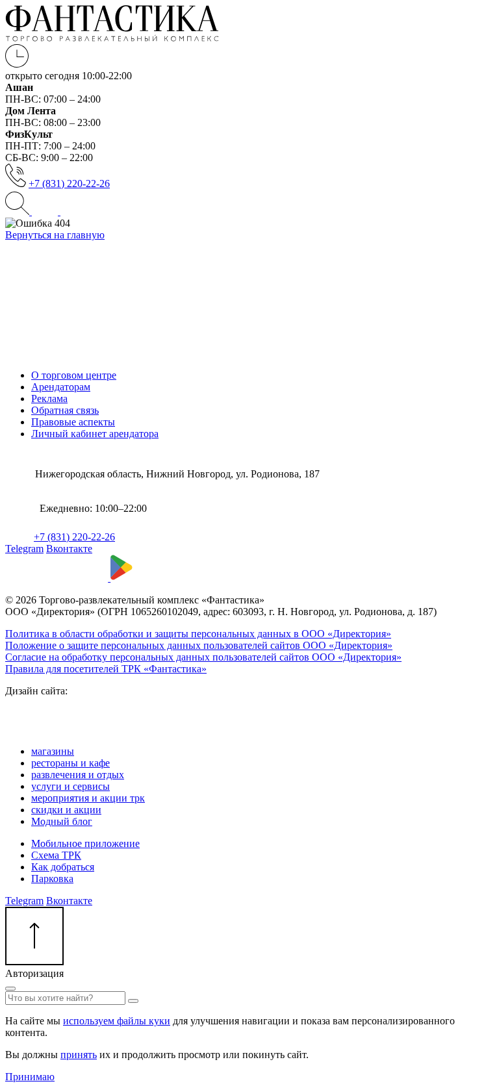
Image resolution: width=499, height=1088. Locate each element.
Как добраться (62, 866)
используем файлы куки (116, 1020)
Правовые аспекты (73, 421)
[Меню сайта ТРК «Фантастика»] (59, 211)
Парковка (52, 878)
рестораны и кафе (70, 762)
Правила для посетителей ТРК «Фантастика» (106, 668)
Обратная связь (65, 410)
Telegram (24, 548)
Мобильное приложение (85, 843)
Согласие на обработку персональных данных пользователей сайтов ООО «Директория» (203, 657)
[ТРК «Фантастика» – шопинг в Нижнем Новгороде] (112, 38)
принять (78, 1054)
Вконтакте (69, 548)
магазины (52, 751)
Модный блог (61, 821)
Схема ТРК (56, 855)
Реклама (49, 398)
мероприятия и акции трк (88, 797)
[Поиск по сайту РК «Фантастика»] (18, 211)
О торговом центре (73, 375)
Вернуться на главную (55, 234)
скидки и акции (66, 809)
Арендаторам (60, 386)
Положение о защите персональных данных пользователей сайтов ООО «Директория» (198, 645)
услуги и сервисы (70, 786)
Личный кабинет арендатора (95, 433)
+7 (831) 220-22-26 (69, 183)
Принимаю (30, 1076)
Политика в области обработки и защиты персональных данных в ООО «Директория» (198, 633)
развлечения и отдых (77, 774)
